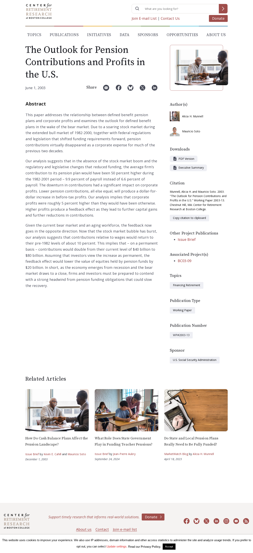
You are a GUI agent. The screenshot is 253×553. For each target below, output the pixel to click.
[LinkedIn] (155, 89)
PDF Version (186, 159)
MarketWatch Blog (176, 454)
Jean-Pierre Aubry (124, 454)
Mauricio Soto (191, 131)
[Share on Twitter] (142, 89)
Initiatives (99, 35)
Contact (102, 529)
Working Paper (182, 310)
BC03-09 (184, 260)
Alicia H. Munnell (192, 116)
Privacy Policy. (151, 546)
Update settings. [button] (116, 546)
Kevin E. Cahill (52, 454)
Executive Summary (191, 167)
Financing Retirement (186, 285)
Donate (218, 18)
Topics (34, 35)
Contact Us (170, 18)
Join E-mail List (144, 18)
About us (84, 529)
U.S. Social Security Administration (194, 360)
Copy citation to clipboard (189, 218)
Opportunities (182, 35)
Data (124, 35)
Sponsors (148, 35)
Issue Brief (187, 239)
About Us (216, 35)
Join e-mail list (125, 529)
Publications (64, 35)
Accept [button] (169, 546)
